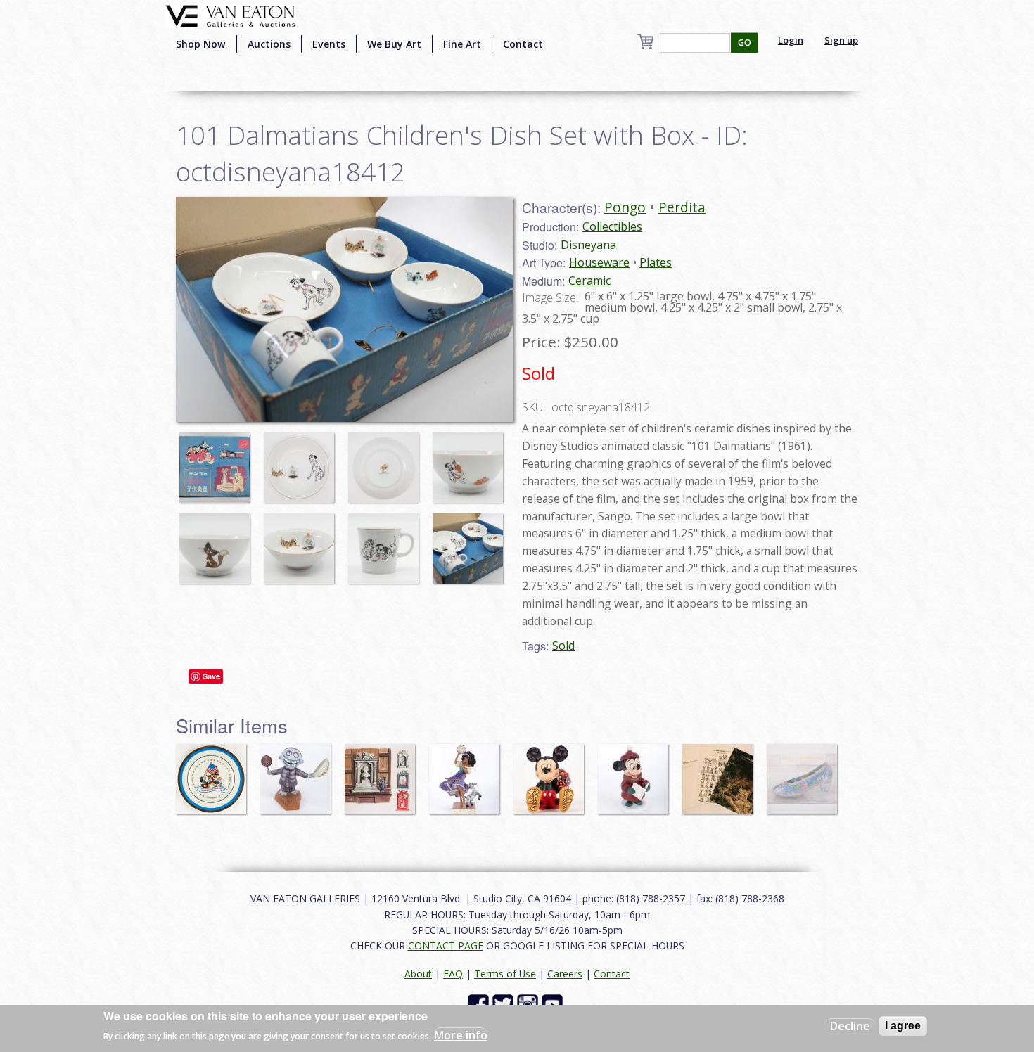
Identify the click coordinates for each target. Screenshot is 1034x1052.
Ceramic (589, 280)
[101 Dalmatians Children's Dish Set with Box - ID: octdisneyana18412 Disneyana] (344, 308)
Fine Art (462, 44)
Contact (523, 44)
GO (744, 43)
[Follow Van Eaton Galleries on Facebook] (480, 1003)
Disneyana (588, 244)
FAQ (453, 973)
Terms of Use (505, 973)
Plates (655, 262)
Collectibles (612, 226)
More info (460, 1035)
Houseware (599, 262)
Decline (850, 1026)
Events (328, 44)
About (418, 973)
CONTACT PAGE (445, 945)
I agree (903, 1026)
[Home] (230, 15)
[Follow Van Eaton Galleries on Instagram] (529, 1003)
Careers (564, 973)
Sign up (841, 40)
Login (790, 40)
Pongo (625, 207)
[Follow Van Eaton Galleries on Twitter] (504, 1003)
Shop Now (201, 44)
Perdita (682, 207)
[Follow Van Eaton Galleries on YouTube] (554, 1003)
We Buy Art (394, 44)
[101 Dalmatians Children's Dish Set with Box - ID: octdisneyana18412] (218, 460)
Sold (563, 645)
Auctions (269, 44)
